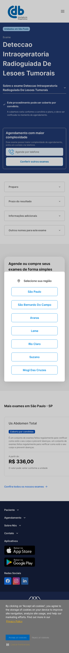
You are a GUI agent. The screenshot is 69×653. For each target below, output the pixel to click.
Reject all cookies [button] (42, 637)
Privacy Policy (14, 621)
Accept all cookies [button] (18, 637)
